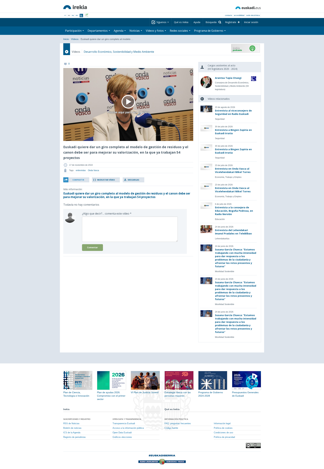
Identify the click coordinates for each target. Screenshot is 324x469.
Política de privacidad (224, 437)
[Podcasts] (245, 48)
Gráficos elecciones (122, 437)
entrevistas (81, 170)
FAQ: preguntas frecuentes (178, 423)
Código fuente (171, 428)
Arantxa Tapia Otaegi (228, 77)
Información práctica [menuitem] (176, 419)
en (77, 15)
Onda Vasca (93, 170)
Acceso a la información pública (128, 428)
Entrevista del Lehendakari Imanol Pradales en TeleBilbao (233, 232)
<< (65, 15)
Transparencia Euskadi (124, 423)
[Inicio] (75, 7)
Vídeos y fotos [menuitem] (155, 31)
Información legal (222, 423)
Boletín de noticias (72, 428)
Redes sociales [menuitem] (179, 31)
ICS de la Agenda (71, 432)
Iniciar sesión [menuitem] (251, 22)
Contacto (228, 15)
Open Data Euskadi (122, 432)
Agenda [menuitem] (119, 31)
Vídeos (74, 39)
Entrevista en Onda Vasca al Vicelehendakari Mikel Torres (233, 170)
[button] (76, 179)
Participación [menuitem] (73, 31)
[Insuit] (81, 15)
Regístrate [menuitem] (230, 22)
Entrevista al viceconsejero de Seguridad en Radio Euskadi (233, 112)
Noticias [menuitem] (134, 31)
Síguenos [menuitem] (161, 22)
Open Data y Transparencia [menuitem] (127, 419)
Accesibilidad (239, 15)
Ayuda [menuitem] (197, 22)
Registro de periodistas (74, 437)
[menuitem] (212, 22)
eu (73, 15)
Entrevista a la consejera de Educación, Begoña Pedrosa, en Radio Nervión (234, 211)
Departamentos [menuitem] (98, 31)
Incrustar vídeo (106, 180)
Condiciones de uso (223, 432)
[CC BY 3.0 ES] (253, 445)
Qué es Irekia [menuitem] (181, 22)
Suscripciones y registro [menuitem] (76, 419)
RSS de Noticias (71, 423)
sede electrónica (253, 15)
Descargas (133, 180)
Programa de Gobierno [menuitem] (209, 31)
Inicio (66, 39)
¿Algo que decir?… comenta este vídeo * (106, 213)
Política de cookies (223, 428)
